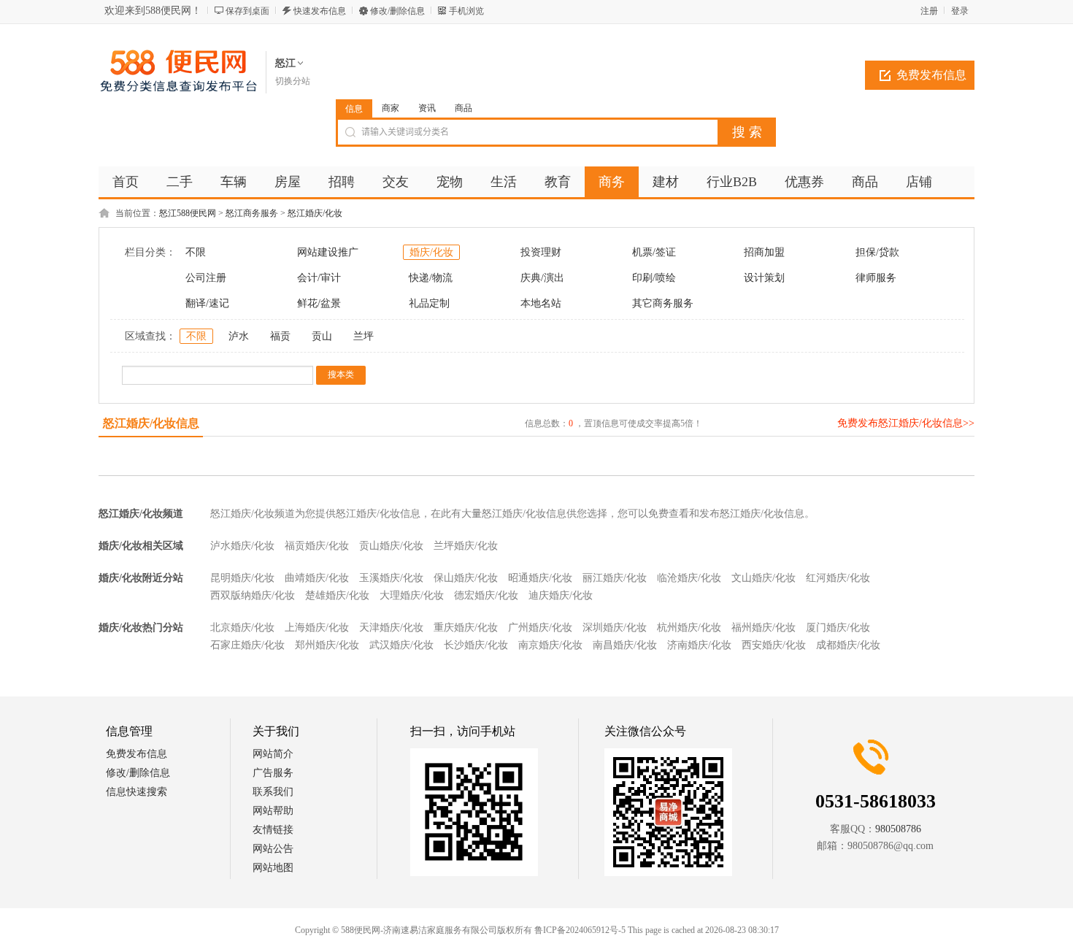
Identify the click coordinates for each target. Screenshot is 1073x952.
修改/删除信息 (397, 11)
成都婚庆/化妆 (848, 645)
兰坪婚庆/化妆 (466, 545)
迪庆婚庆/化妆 (560, 595)
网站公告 (273, 848)
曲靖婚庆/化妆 (317, 577)
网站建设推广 (327, 252)
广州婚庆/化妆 (540, 627)
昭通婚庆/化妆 (540, 577)
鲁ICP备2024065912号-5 (580, 930)
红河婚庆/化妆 (838, 577)
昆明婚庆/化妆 (242, 577)
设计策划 (764, 277)
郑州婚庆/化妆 (327, 645)
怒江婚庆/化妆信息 (151, 423)
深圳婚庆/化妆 (614, 627)
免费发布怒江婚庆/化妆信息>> (905, 423)
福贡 (280, 336)
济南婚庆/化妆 (699, 645)
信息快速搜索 (136, 791)
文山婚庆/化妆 (763, 577)
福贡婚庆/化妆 (317, 545)
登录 (960, 11)
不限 (195, 252)
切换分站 (292, 81)
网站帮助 (273, 810)
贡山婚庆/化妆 (391, 545)
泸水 (238, 336)
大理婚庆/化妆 (412, 595)
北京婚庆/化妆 (242, 627)
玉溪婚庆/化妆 (391, 577)
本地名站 (540, 303)
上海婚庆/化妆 (317, 627)
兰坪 (363, 336)
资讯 (427, 108)
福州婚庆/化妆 (763, 627)
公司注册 (205, 277)
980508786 (898, 829)
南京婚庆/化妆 (550, 645)
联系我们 (273, 791)
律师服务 (875, 277)
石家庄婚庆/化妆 (247, 645)
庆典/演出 (542, 277)
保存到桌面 (247, 11)
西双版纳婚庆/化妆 (252, 595)
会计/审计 (319, 277)
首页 (125, 181)
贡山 (322, 336)
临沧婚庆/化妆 (689, 577)
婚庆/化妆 (431, 252)
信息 (354, 109)
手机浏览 (466, 11)
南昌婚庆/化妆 (625, 645)
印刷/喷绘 (654, 277)
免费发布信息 (931, 75)
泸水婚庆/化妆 (242, 545)
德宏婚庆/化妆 (486, 595)
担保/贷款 (877, 252)
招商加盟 (764, 252)
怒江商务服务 (252, 213)
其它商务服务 (662, 303)
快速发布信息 (319, 11)
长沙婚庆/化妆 (476, 645)
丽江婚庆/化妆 (614, 577)
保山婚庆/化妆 (466, 577)
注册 (929, 11)
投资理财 (540, 252)
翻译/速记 (207, 303)
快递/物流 (431, 277)
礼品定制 (429, 303)
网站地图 (273, 867)
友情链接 (273, 829)
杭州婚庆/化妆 (689, 627)
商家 (390, 108)
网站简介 (273, 753)
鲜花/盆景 (319, 303)
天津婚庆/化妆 (391, 627)
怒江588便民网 (187, 213)
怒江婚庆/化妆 (315, 213)
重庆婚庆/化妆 (466, 627)
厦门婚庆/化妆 (838, 627)
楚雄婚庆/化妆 (337, 595)
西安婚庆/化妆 (774, 645)
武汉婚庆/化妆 (401, 645)
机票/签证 (654, 252)
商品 (463, 108)
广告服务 (273, 772)
